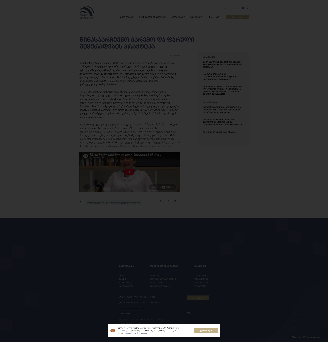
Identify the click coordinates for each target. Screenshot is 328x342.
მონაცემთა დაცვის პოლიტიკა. (132, 333)
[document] (164, 171)
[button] (206, 330)
